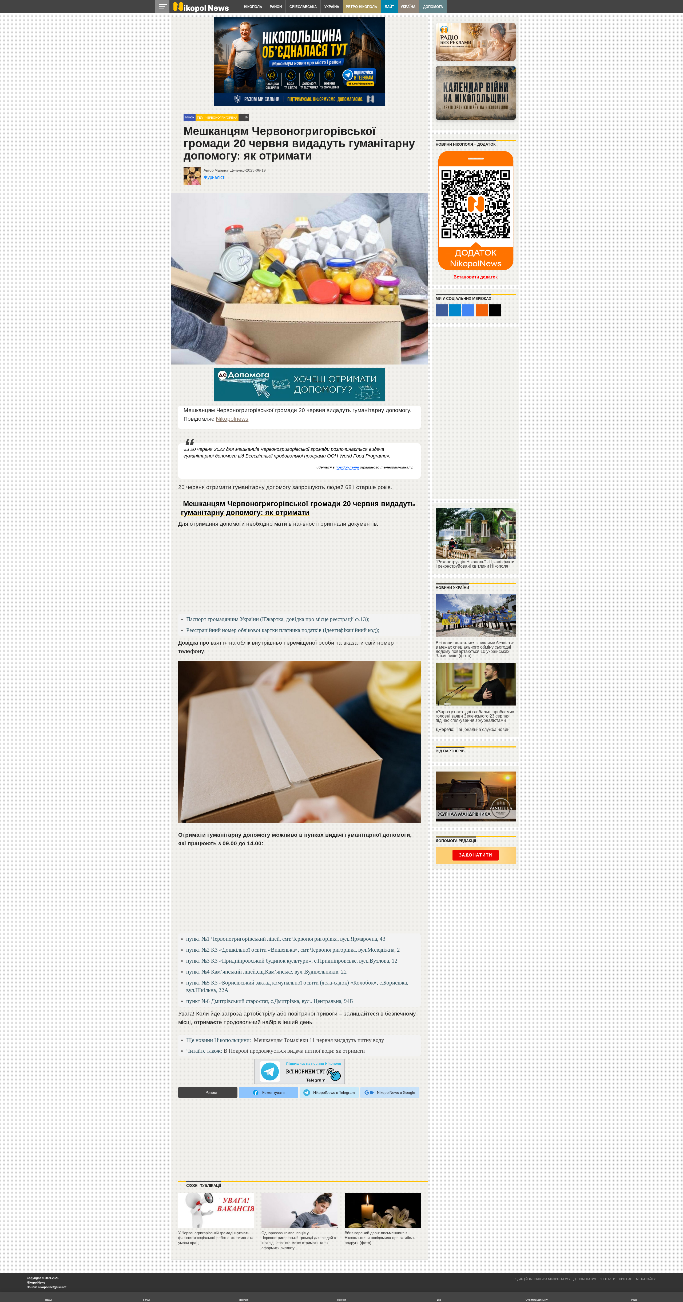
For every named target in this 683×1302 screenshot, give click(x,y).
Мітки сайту (646, 1279)
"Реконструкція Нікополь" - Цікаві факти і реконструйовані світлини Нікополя (475, 564)
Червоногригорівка (221, 117)
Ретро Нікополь (361, 7)
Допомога (433, 7)
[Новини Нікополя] (200, 11)
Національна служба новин (482, 729)
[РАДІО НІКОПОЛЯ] (476, 93)
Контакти (607, 1279)
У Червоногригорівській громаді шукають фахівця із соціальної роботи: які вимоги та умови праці (215, 1238)
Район (276, 7)
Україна (331, 7)
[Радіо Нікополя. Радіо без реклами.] (476, 42)
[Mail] (495, 310)
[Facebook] (442, 310)
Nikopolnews (232, 419)
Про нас (625, 1279)
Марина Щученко (230, 170)
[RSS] (482, 310)
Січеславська (303, 7)
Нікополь (253, 7)
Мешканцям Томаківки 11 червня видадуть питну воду (318, 1040)
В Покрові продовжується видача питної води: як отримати (294, 1051)
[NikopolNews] (299, 1071)
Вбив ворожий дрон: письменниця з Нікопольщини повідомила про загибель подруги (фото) (380, 1238)
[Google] (468, 310)
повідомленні (347, 467)
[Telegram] (455, 310)
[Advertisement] (299, 573)
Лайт (389, 7)
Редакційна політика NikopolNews (542, 1279)
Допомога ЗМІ (584, 1279)
